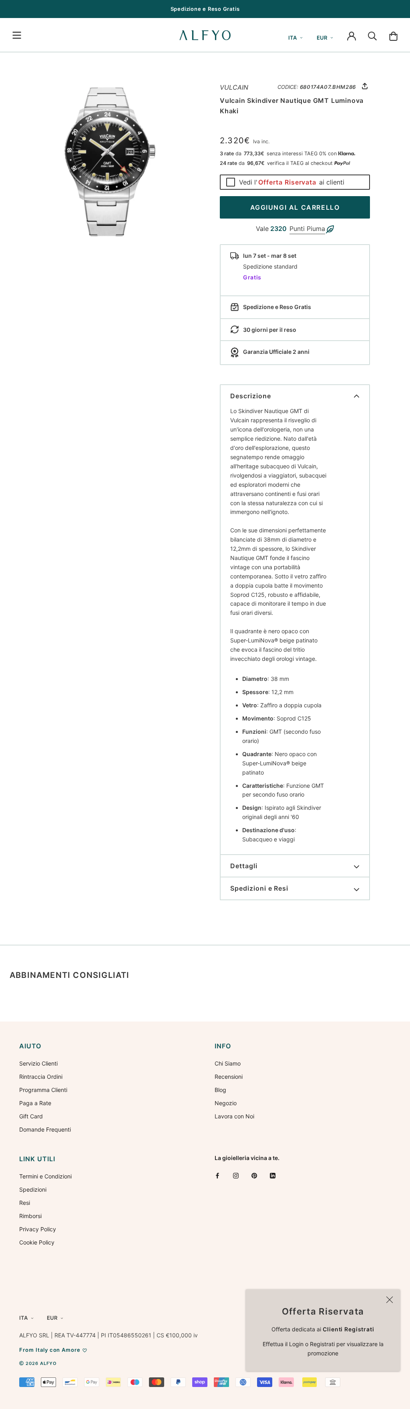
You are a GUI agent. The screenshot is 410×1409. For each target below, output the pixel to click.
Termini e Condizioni (45, 1176)
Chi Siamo (228, 1063)
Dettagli (243, 866)
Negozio (226, 1103)
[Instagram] (236, 1175)
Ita (292, 37)
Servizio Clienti (38, 1063)
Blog (220, 1089)
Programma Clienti (43, 1089)
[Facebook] (217, 1175)
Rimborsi (30, 1215)
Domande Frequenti (45, 1129)
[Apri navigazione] (17, 35)
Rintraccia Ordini (40, 1076)
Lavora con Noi (234, 1116)
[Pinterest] (254, 1175)
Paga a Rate (35, 1103)
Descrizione (250, 396)
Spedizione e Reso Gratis (205, 9)
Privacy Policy (37, 1229)
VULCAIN (234, 87)
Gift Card (31, 1116)
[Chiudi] (389, 1299)
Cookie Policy (36, 1242)
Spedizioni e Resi (259, 888)
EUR (322, 37)
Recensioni (229, 1076)
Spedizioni (32, 1189)
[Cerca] (372, 35)
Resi (24, 1202)
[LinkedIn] (272, 1175)
